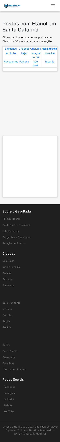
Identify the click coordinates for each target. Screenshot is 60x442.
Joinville (50, 53)
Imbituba (11, 53)
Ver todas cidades (14, 369)
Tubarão (50, 61)
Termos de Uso (11, 218)
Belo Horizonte (11, 302)
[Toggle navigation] (52, 6)
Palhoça (24, 61)
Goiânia (7, 327)
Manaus (7, 309)
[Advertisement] (30, 103)
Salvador (7, 279)
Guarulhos (8, 357)
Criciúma (35, 48)
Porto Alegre (10, 351)
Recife (6, 321)
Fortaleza (8, 285)
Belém (6, 344)
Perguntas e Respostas (16, 237)
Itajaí (24, 53)
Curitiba (7, 315)
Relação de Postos (13, 243)
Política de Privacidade (16, 224)
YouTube (9, 411)
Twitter (8, 405)
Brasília (6, 273)
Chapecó (24, 48)
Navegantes (11, 61)
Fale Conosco (10, 231)
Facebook (9, 386)
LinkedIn (9, 399)
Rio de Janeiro (11, 266)
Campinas (8, 363)
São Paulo (8, 260)
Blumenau (11, 48)
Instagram (10, 393)
